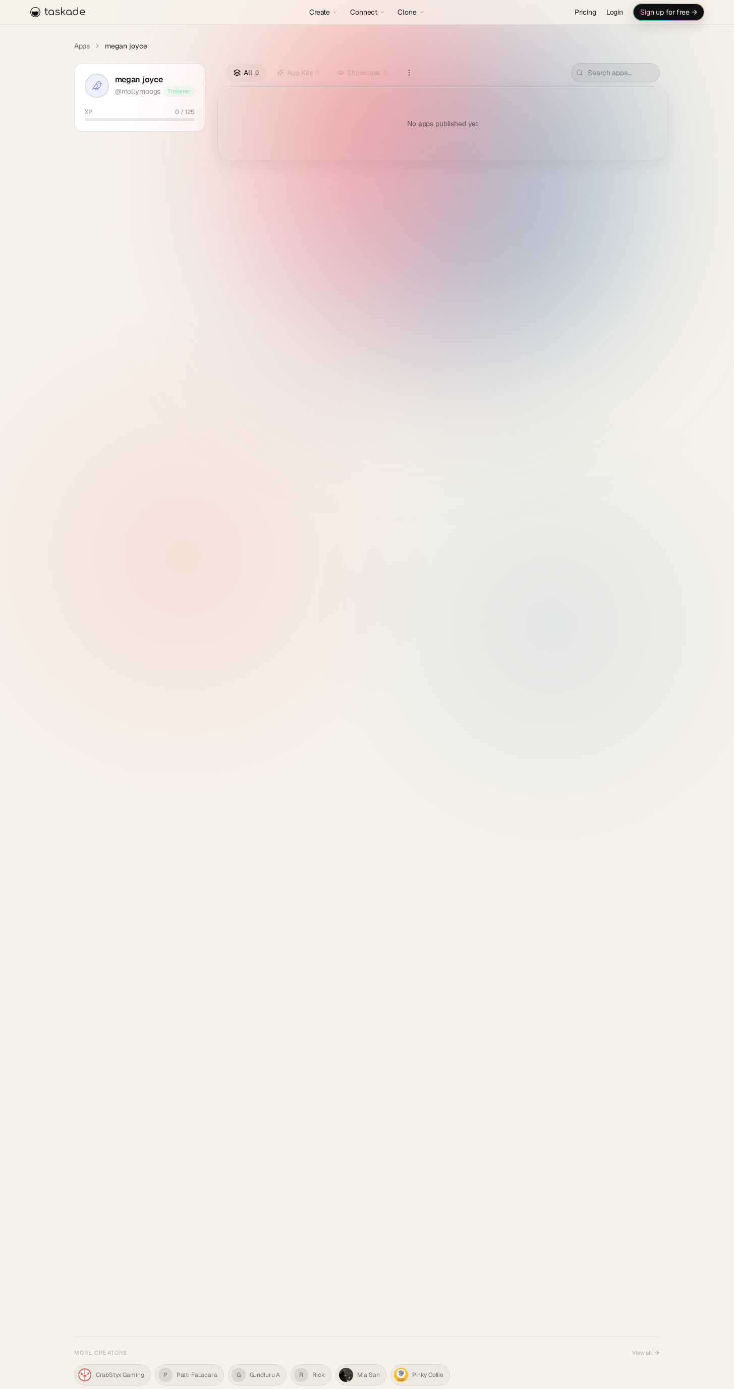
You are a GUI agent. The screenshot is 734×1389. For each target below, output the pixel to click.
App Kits (303, 72)
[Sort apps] (409, 73)
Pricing (585, 12)
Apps (82, 45)
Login (614, 12)
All (251, 72)
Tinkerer (179, 91)
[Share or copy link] (190, 79)
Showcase (367, 72)
